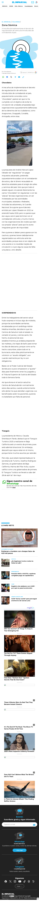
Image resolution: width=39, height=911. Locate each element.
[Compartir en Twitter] (11, 77)
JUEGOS (4, 6)
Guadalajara (29, 6)
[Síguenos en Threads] (29, 881)
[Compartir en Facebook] (7, 77)
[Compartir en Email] (19, 77)
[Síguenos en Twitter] (10, 881)
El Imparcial (6, 22)
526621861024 (19, 843)
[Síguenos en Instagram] (15, 881)
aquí (14, 487)
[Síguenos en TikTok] (24, 881)
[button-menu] (2, 2)
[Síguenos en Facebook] (6, 881)
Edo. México (19, 6)
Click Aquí (19, 850)
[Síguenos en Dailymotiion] (33, 881)
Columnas (16, 22)
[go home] (19, 894)
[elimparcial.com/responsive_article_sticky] (38, 899)
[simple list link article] (19, 539)
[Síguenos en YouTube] (19, 881)
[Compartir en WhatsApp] (3, 77)
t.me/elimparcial (19, 869)
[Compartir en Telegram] (15, 77)
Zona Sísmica (7, 71)
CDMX (11, 6)
